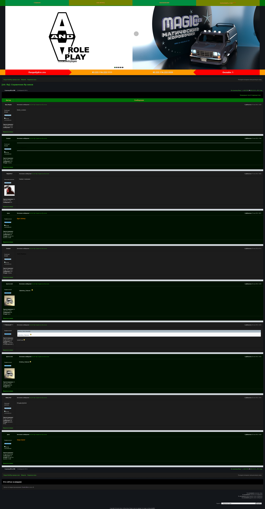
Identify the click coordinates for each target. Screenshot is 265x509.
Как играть (101, 3)
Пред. (239, 90)
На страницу (234, 90)
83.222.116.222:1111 (100, 72)
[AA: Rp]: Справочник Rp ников (17, 85)
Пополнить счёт (228, 3)
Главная (37, 3)
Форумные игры (31, 79)
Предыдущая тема (245, 95)
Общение (23, 79)
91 (253, 90)
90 (251, 90)
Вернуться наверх (8, 131)
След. (260, 90)
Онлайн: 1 (227, 72)
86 (244, 90)
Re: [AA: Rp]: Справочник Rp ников (38, 104)
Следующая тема (256, 95)
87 (246, 90)
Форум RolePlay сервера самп (12, 79)
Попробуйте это (37, 72)
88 (247, 90)
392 (258, 90)
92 (255, 90)
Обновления (164, 3)
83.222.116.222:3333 (164, 72)
